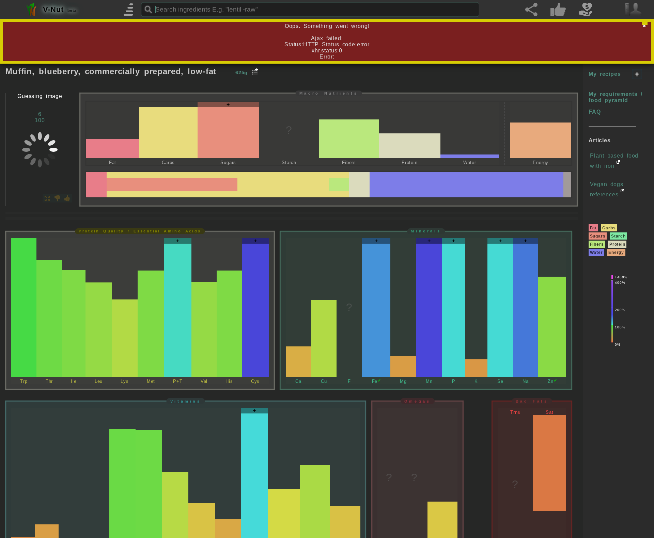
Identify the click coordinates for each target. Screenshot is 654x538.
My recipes (605, 74)
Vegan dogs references (606, 189)
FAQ (595, 112)
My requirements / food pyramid (615, 97)
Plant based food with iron (614, 161)
